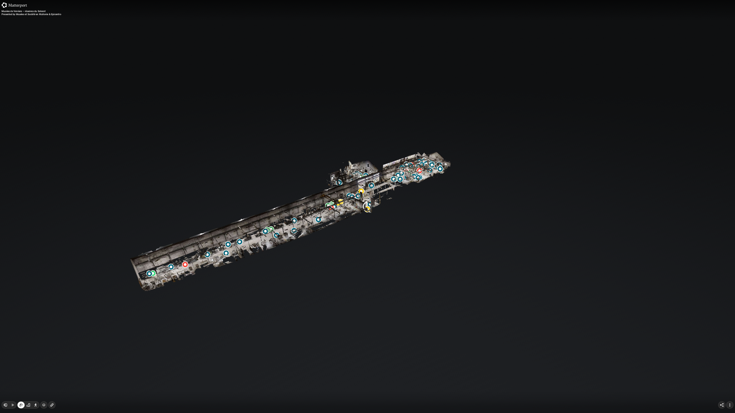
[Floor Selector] (43, 405)
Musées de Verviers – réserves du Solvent (24, 11)
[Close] (414, 33)
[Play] (12, 405)
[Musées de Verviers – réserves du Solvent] (367, 206)
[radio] (21, 405)
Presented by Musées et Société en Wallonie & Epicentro (31, 14)
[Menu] (729, 405)
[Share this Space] (721, 405)
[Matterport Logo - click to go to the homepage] (14, 5)
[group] (28, 405)
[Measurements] (52, 405)
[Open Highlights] (5, 405)
